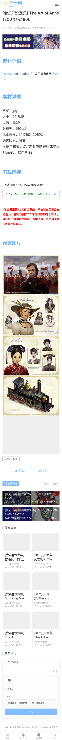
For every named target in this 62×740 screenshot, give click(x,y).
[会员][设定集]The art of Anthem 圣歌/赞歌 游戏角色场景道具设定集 (45, 596)
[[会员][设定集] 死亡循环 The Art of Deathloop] (46, 542)
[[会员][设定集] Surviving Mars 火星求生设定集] (16, 581)
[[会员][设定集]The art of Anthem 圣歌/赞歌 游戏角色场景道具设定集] (46, 581)
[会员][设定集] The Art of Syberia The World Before (14, 635)
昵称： (10, 680)
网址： (10, 696)
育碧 (29, 73)
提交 (31, 711)
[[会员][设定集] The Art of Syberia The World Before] (16, 620)
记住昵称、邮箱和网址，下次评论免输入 (27, 703)
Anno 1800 (9, 73)
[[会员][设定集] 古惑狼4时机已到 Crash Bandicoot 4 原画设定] (16, 542)
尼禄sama (6, 27)
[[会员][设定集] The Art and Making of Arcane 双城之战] (46, 620)
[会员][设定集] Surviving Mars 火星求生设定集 (15, 596)
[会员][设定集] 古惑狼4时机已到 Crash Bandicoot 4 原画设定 (16, 557)
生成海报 (12, 483)
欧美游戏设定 (23, 27)
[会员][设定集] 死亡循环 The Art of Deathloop (44, 557)
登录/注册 (51, 194)
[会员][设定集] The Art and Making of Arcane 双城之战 (45, 635)
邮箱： (10, 688)
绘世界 (55, 727)
